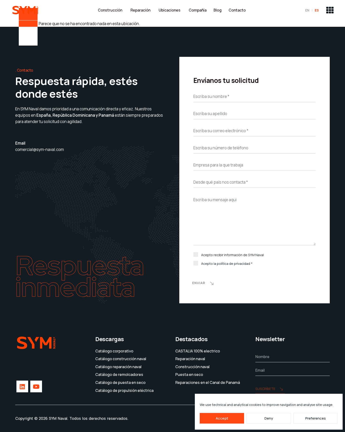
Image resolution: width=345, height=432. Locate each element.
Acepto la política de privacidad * (227, 263)
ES (317, 10)
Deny (268, 418)
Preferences (315, 418)
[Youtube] (36, 386)
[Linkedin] (22, 386)
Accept (222, 418)
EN (307, 10)
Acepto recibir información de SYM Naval (232, 255)
